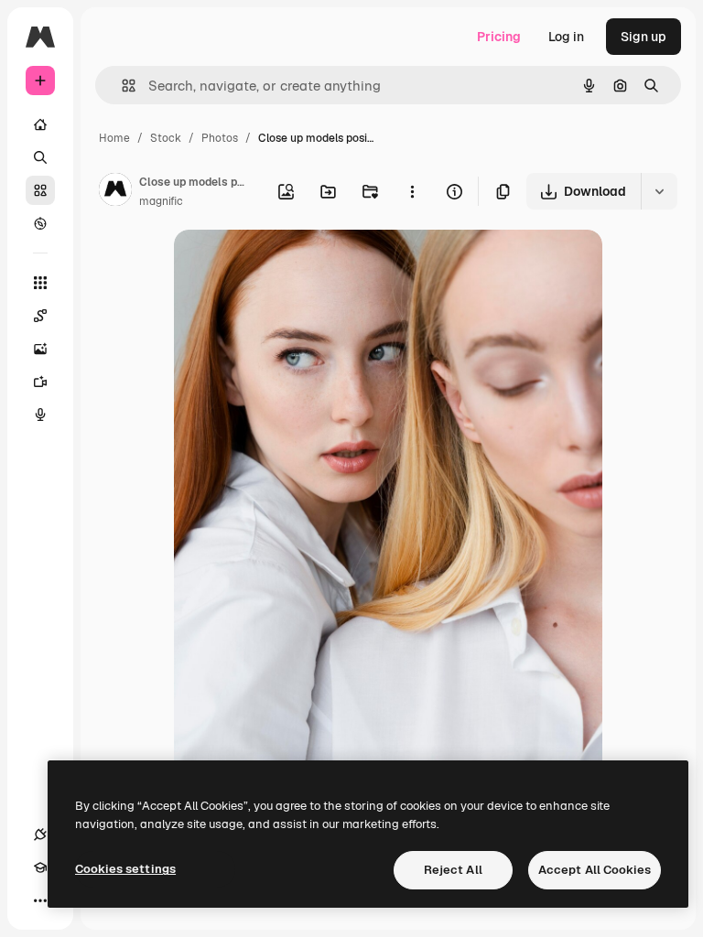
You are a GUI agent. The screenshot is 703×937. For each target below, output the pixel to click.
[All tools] (40, 282)
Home (114, 138)
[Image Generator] (40, 348)
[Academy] (40, 867)
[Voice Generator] (40, 414)
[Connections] (40, 834)
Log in (566, 36)
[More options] (412, 191)
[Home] (40, 124)
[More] (40, 900)
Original (291, 265)
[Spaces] (40, 315)
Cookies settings (125, 869)
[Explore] (40, 223)
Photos (219, 138)
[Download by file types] (659, 191)
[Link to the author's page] (115, 192)
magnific (161, 201)
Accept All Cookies (594, 870)
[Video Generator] (40, 381)
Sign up (643, 36)
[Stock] (40, 190)
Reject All (453, 870)
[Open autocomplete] (121, 85)
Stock (165, 138)
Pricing (499, 36)
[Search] (40, 157)
